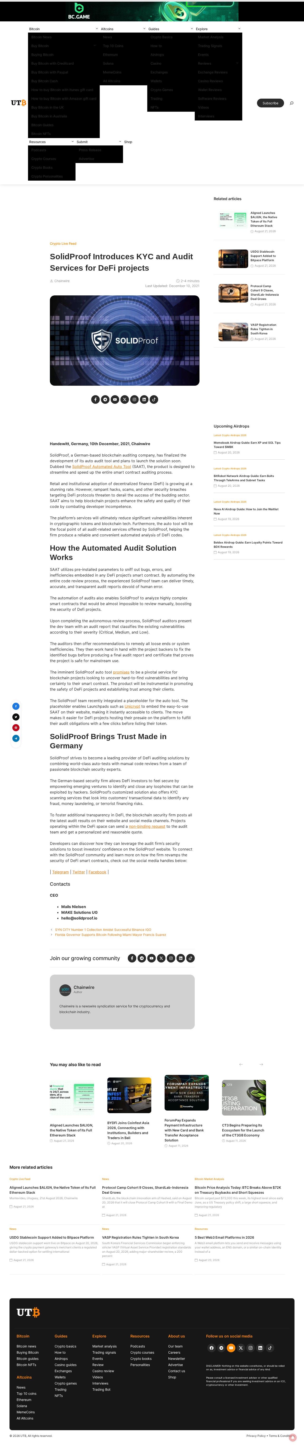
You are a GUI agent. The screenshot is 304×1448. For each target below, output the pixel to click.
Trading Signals (210, 46)
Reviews (204, 63)
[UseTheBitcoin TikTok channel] (270, 1348)
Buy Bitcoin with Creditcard (52, 63)
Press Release (90, 150)
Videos (203, 107)
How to (156, 46)
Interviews (206, 116)
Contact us (176, 1371)
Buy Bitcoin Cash (44, 81)
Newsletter (176, 1359)
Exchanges (159, 72)
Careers (174, 1352)
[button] (97, 28)
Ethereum (110, 55)
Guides (153, 29)
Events (203, 55)
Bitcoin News (41, 37)
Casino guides (65, 1365)
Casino (156, 63)
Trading (156, 98)
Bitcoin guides (27, 1359)
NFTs (155, 107)
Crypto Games (162, 90)
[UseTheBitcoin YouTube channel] (231, 1348)
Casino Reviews (210, 81)
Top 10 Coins (113, 46)
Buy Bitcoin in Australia (49, 116)
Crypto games (66, 1383)
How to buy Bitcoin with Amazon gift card (63, 98)
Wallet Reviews (210, 90)
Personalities (140, 1365)
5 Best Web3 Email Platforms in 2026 (224, 1237)
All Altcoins (111, 81)
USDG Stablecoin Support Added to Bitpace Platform (263, 256)
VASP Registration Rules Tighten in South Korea (263, 329)
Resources (37, 142)
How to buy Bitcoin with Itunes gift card (62, 90)
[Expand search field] (291, 104)
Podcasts (38, 150)
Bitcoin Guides (42, 125)
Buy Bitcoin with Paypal (49, 72)
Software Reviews (212, 98)
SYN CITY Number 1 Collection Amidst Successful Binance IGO (103, 930)
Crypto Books (42, 167)
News (107, 37)
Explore (202, 29)
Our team (175, 1346)
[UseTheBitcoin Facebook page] (211, 1348)
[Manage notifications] (293, 1437)
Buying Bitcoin (42, 55)
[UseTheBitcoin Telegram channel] (221, 1348)
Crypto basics (65, 1346)
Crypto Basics (162, 37)
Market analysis (104, 1346)
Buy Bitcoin (40, 46)
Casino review (103, 1371)
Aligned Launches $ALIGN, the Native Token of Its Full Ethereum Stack (71, 1130)
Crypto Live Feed (63, 243)
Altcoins (107, 29)
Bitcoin (34, 29)
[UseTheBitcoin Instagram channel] (250, 1348)
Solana (108, 63)
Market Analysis (210, 37)
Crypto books (141, 1359)
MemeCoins (112, 72)
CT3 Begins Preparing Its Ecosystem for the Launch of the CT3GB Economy (243, 1130)
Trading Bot (101, 1389)
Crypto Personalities (47, 176)
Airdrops (157, 55)
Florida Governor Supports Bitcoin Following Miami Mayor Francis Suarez (110, 935)
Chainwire (62, 281)
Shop (128, 142)
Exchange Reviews (213, 72)
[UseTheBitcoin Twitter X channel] (241, 1348)
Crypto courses (142, 1352)
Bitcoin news (26, 1346)
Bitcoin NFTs (41, 134)
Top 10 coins (26, 1393)
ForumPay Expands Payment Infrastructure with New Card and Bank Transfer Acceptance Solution (184, 1130)
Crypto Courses (43, 159)
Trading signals (104, 1352)
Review (98, 1365)
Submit (82, 142)
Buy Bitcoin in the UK (47, 107)
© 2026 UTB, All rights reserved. (31, 1436)
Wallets (156, 81)
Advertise (86, 159)
